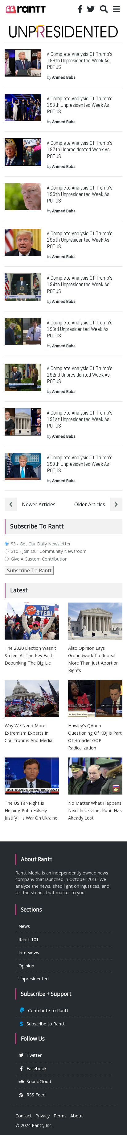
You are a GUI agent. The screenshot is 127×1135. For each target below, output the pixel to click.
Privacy (42, 1116)
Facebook (35, 1068)
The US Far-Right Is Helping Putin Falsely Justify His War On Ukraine (31, 810)
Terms (60, 1116)
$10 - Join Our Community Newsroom (49, 551)
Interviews (28, 952)
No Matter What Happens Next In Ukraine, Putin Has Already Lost (95, 810)
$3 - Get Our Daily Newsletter (41, 544)
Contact (23, 1116)
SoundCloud (37, 1081)
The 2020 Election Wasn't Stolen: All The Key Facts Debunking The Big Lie (30, 655)
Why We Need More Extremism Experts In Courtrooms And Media (28, 733)
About (76, 1116)
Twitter (33, 1055)
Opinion (26, 966)
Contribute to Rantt (47, 1010)
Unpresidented (33, 979)
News (24, 926)
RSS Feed (35, 1095)
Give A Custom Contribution (39, 559)
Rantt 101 (28, 939)
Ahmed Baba (64, 77)
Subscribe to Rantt (44, 1024)
